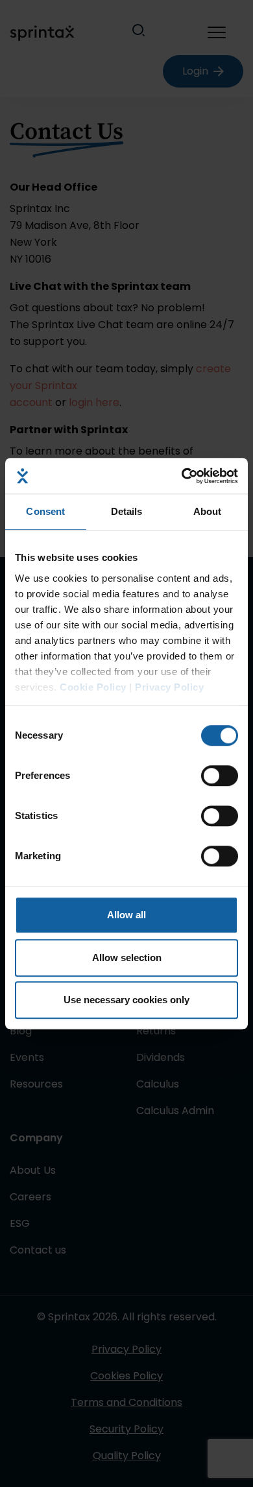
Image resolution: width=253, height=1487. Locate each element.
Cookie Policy (93, 687)
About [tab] (207, 511)
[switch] (219, 775)
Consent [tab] (45, 511)
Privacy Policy (169, 687)
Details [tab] (127, 511)
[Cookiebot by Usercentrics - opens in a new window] (182, 476)
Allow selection (127, 957)
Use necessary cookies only (126, 999)
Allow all (126, 914)
